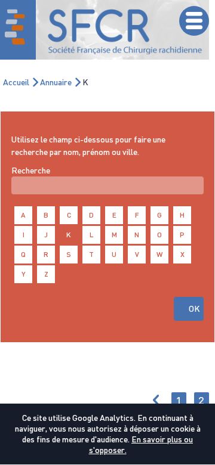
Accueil (16, 82)
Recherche (30, 170)
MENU (194, 21)
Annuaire (56, 82)
